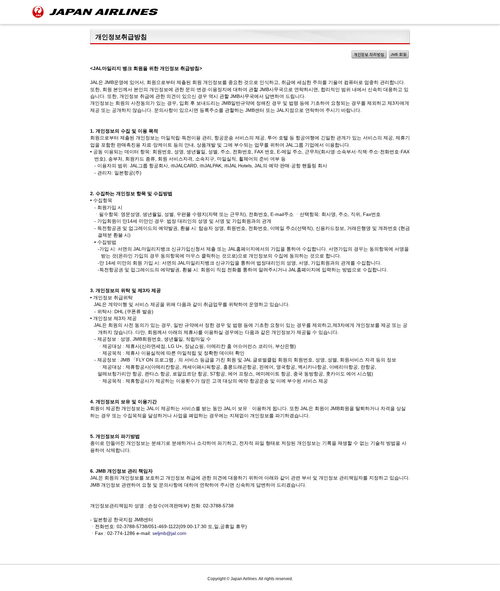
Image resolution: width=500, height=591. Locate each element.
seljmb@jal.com (169, 533)
